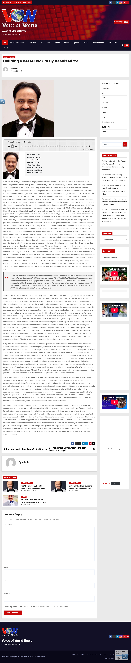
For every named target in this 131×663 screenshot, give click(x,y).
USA (48, 43)
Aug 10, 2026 (25, 505)
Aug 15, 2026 (73, 491)
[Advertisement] (114, 357)
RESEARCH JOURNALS (18, 43)
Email (6, 580)
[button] (122, 45)
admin (15, 69)
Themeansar (41, 657)
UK (42, 43)
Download (115, 483)
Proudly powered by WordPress (12, 657)
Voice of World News (14, 31)
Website (7, 593)
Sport (6, 48)
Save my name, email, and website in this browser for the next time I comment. (37, 606)
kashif (126, 22)
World (66, 43)
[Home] (5, 42)
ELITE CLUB (113, 43)
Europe (57, 43)
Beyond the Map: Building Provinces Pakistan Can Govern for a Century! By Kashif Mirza (114, 177)
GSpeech (91, 149)
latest (6, 57)
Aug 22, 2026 (26, 491)
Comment (8, 524)
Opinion (76, 43)
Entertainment (98, 43)
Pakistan (33, 43)
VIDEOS (86, 43)
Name (7, 567)
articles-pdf (106, 483)
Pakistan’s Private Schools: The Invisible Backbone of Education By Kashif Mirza (114, 202)
